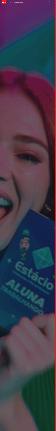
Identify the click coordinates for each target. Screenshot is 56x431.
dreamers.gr (20, 2)
